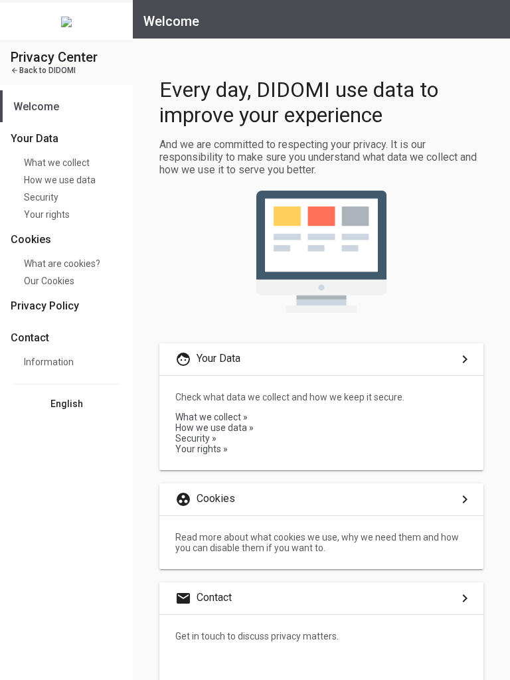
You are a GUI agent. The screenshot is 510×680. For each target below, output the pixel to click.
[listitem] (66, 106)
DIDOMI (43, 70)
